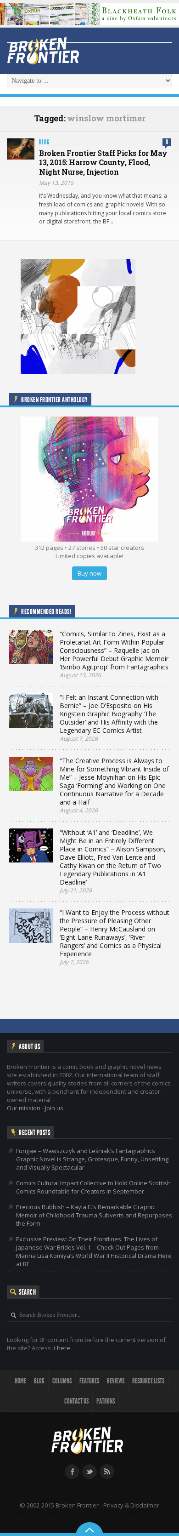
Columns (62, 1380)
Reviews (115, 1380)
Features (89, 1380)
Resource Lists (148, 1380)
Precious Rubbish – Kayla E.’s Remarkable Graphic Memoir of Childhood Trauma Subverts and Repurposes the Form (94, 1215)
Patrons (105, 1401)
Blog (44, 142)
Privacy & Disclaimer (131, 1505)
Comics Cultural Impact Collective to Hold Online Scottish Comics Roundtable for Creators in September (93, 1187)
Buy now (89, 573)
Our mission (23, 1108)
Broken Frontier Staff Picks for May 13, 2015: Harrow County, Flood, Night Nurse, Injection (103, 162)
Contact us (76, 1401)
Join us (54, 1108)
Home (20, 1380)
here (63, 1348)
